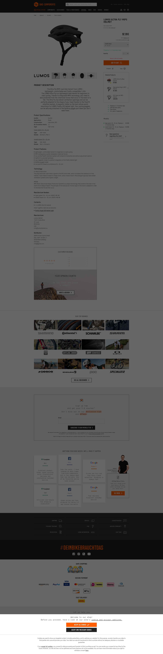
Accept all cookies (80, 625)
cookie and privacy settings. (106, 620)
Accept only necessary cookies (81, 630)
